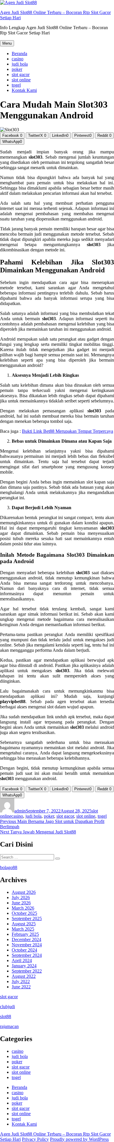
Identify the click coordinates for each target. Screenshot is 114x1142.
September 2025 (27, 918)
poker (17, 69)
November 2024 (27, 944)
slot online (21, 79)
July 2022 (21, 981)
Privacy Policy (35, 1139)
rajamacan (9, 1026)
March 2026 (23, 907)
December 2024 (26, 939)
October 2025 (24, 913)
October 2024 (24, 949)
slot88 (5, 1016)
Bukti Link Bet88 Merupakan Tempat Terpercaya (67, 431)
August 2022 (24, 976)
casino (17, 58)
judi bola (20, 64)
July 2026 (21, 897)
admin (20, 810)
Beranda (19, 53)
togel (16, 85)
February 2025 (25, 934)
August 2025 (24, 923)
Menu (7, 43)
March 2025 (23, 928)
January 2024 (24, 965)
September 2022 (27, 970)
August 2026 (24, 892)
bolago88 (8, 867)
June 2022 (21, 986)
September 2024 (27, 955)
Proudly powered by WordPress (79, 1139)
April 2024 (22, 960)
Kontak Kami (24, 90)
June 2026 (21, 902)
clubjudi (7, 1006)
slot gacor (21, 74)
